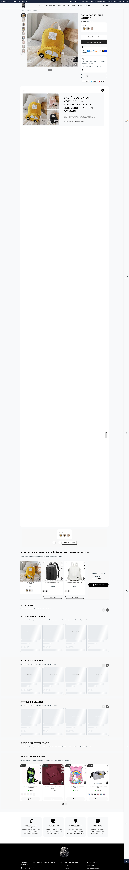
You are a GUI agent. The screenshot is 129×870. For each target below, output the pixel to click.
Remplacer (53, 597)
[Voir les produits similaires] (39, 569)
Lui (54, 5)
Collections (79, 5)
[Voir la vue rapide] (39, 565)
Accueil (22, 10)
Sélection (65, 5)
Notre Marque (86, 5)
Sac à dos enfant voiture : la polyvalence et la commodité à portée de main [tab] (63, 90)
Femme (77, 1)
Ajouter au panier (99, 584)
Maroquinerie (117, 1)
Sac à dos (125, 1)
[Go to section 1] (106, 432)
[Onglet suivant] (102, 90)
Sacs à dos (41, 5)
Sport (87, 1)
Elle (59, 5)
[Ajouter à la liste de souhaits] (39, 562)
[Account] (103, 5)
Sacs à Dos (109, 1)
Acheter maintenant (95, 42)
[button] (126, 861)
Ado (104, 1)
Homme (72, 1)
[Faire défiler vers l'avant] (127, 824)
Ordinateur (93, 1)
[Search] (99, 5)
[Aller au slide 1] (63, 820)
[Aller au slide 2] (66, 820)
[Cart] (106, 5)
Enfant (82, 1)
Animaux (99, 1)
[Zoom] (75, 64)
